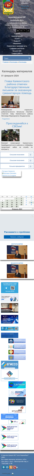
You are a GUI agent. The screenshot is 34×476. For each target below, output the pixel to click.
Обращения (17, 43)
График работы (17, 53)
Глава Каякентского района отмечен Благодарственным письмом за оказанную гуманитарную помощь (17, 87)
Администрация (17, 36)
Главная (17, 33)
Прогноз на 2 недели (9, 175)
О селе (17, 38)
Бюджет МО (17, 51)
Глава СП (17, 41)
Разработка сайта (6, 474)
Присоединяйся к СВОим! (17, 124)
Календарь (13, 62)
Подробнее (6, 119)
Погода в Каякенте (8, 171)
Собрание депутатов (17, 48)
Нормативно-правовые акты (17, 46)
